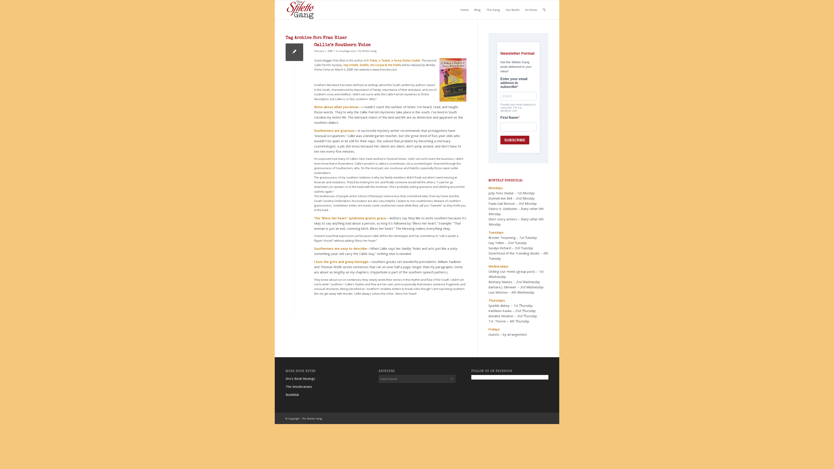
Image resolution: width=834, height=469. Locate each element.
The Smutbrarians (299, 386)
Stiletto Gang (369, 51)
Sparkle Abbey (499, 305)
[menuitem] (465, 9)
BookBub (292, 394)
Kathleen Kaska (499, 311)
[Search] (544, 9)
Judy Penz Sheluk (500, 193)
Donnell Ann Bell (500, 198)
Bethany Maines (500, 282)
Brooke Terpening (502, 237)
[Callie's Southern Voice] (294, 52)
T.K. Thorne (497, 321)
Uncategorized (347, 51)
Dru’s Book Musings (300, 378)
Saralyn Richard (499, 248)
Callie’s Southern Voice (342, 45)
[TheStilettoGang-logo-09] (301, 9)
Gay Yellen (496, 243)
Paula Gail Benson (501, 203)
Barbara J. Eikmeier (502, 287)
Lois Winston (498, 292)
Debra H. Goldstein (502, 208)
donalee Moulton (500, 316)
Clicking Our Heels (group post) (511, 271)
